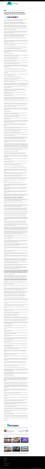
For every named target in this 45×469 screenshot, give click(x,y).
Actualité (7, 0)
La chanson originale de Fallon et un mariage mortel (16, 449)
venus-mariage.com (6, 465)
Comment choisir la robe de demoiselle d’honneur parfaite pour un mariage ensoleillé (7, 440)
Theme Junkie (40, 468)
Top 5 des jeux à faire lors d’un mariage (16, 441)
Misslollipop (5, 460)
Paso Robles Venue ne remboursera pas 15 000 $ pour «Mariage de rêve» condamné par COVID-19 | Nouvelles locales (7, 448)
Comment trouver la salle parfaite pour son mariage (24, 441)
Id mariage (35, 468)
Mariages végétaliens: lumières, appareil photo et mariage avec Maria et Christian (11, 431)
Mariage (5, 0)
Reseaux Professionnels (6, 463)
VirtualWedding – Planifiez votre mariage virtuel (24, 449)
